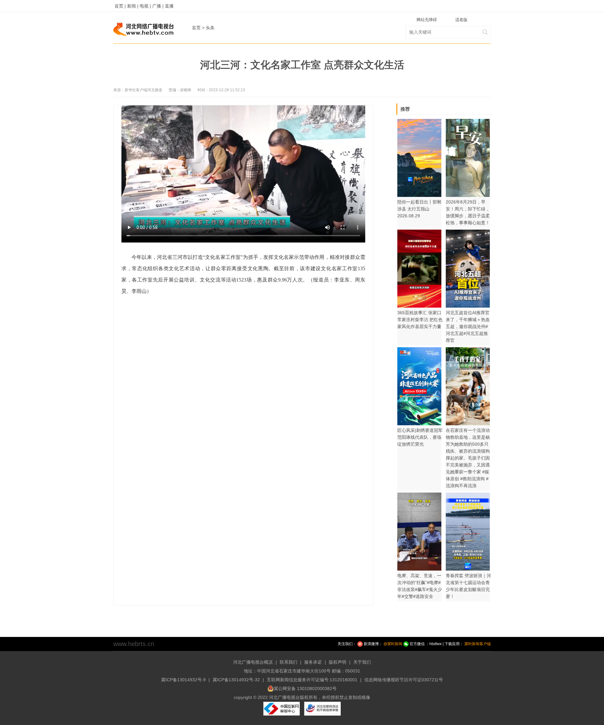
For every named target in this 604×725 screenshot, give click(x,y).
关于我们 (362, 662)
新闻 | (132, 5)
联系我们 (288, 662)
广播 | (158, 5)
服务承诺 (313, 662)
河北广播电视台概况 (253, 662)
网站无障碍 (427, 19)
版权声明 (337, 662)
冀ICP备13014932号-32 (236, 679)
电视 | (145, 5)
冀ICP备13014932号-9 (183, 679)
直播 (169, 5)
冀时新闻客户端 (477, 644)
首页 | (120, 5)
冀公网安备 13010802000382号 (305, 688)
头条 (210, 27)
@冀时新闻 (392, 644)
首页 (196, 27)
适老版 (461, 19)
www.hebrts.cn (133, 643)
